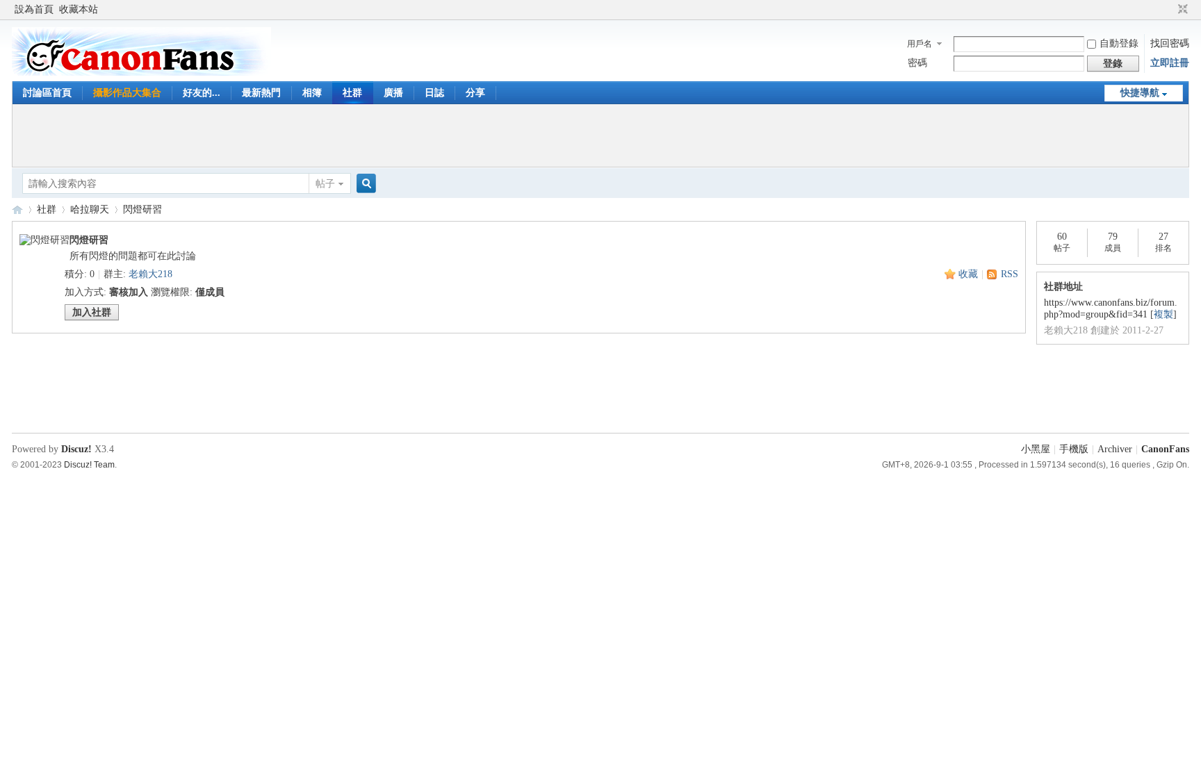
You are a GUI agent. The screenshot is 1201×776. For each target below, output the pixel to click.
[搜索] (364, 184)
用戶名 (919, 44)
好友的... (201, 93)
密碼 (917, 63)
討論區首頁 (47, 93)
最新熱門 (261, 93)
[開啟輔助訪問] (1169, 9)
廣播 (393, 93)
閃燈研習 (142, 209)
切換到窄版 (1181, 9)
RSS (1009, 274)
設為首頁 (34, 9)
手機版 (1073, 449)
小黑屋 (1035, 449)
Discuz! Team (89, 464)
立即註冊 (1169, 63)
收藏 (968, 274)
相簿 (312, 93)
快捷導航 (1139, 93)
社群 (352, 93)
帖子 (325, 184)
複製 (1163, 314)
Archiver (1114, 449)
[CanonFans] (141, 72)
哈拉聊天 (89, 209)
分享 (475, 93)
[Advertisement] (600, 135)
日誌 (434, 93)
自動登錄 (1119, 43)
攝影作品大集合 (127, 93)
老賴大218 (150, 274)
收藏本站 (78, 9)
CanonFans (17, 209)
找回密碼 (1169, 43)
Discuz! (76, 449)
